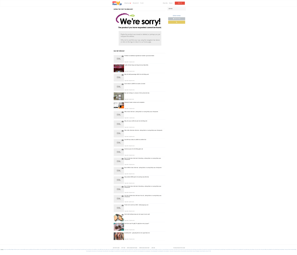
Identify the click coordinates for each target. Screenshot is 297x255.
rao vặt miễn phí (8, 249)
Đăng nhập (165, 3)
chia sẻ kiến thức (37, 249)
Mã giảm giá (127, 3)
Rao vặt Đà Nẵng (54, 249)
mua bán (18, 249)
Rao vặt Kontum (252, 249)
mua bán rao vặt (27, 249)
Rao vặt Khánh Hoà (240, 249)
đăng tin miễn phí (14, 249)
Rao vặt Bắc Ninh (112, 249)
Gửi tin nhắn (177, 18)
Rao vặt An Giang (77, 249)
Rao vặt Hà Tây (176, 249)
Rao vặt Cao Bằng (154, 249)
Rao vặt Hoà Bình (228, 249)
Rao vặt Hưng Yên (234, 249)
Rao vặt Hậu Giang (222, 249)
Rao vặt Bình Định (143, 249)
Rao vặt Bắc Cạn (95, 249)
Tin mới (141, 3)
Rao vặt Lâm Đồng (264, 249)
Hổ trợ (123, 247)
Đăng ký (170, 3)
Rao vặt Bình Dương (124, 249)
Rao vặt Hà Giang (165, 249)
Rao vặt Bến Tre (117, 249)
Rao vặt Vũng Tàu (89, 249)
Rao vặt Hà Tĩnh (181, 249)
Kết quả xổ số (136, 3)
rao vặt (5, 249)
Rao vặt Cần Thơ (71, 249)
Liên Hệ (153, 247)
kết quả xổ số (32, 249)
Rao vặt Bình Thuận (137, 249)
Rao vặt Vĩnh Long (83, 249)
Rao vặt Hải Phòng (66, 249)
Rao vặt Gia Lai (159, 249)
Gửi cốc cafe (116, 247)
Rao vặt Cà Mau (148, 249)
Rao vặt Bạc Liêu (106, 249)
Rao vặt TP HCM (60, 249)
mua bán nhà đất (22, 249)
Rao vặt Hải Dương (188, 249)
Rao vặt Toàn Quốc (43, 249)
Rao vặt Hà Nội (48, 249)
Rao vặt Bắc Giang (101, 249)
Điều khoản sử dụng (132, 247)
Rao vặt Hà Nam (171, 249)
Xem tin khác (177, 15)
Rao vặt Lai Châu (258, 249)
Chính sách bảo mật (144, 247)
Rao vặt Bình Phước (130, 249)
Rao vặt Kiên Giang (246, 249)
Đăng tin (180, 3)
